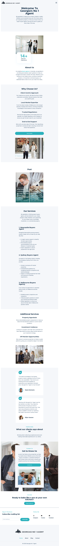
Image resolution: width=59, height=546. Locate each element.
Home (21, 538)
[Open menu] (56, 2)
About (26, 538)
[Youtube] (41, 515)
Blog (32, 538)
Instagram (35, 517)
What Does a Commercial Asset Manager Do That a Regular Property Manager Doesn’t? (23, 194)
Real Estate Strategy (34, 189)
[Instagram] (33, 515)
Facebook (51, 517)
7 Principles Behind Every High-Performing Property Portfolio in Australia (37, 195)
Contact (37, 538)
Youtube (43, 517)
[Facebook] (49, 515)
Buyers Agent (19, 187)
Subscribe (25, 519)
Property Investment (25, 187)
